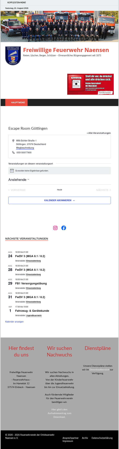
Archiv (85, 438)
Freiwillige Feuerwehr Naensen (66, 50)
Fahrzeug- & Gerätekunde (32, 311)
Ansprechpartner (71, 438)
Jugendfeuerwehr (34, 315)
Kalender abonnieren (57, 200)
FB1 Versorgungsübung (31, 283)
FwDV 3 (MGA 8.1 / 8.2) (30, 256)
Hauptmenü (18, 102)
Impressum (68, 441)
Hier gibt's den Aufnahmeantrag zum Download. (59, 413)
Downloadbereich (99, 369)
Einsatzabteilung (33, 260)
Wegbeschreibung (25, 147)
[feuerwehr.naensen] (55, 228)
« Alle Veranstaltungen (99, 133)
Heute (59, 189)
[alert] (59, 170)
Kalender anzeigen (14, 321)
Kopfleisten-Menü (16, 3)
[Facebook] (63, 228)
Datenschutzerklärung (102, 438)
